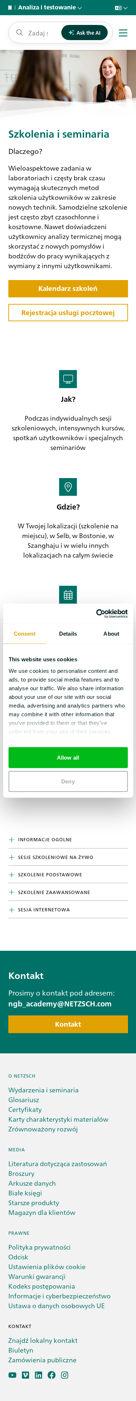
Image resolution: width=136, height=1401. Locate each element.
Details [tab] (68, 634)
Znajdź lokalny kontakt (43, 1340)
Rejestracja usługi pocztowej (68, 313)
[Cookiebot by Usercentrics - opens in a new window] (97, 613)
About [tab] (111, 634)
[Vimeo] (25, 1375)
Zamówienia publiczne (42, 1359)
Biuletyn (20, 1349)
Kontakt (68, 1024)
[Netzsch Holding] (11, 7)
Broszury (21, 1173)
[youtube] (12, 1375)
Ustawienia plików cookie (47, 1266)
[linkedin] (38, 1375)
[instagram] (65, 1375)
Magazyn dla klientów (41, 1212)
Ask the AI (88, 32)
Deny (67, 781)
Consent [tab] (25, 634)
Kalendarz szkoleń (68, 288)
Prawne (19, 1233)
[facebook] (52, 1375)
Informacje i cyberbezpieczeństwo (59, 1295)
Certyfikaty (25, 1109)
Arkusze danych (32, 1182)
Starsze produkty (33, 1202)
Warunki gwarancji (37, 1276)
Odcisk (18, 1256)
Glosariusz (23, 1099)
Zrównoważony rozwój (43, 1128)
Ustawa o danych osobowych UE (56, 1305)
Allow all (68, 758)
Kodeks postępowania (41, 1285)
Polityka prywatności (39, 1246)
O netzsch (22, 1076)
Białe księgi (25, 1192)
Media (16, 1149)
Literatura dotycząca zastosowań (57, 1163)
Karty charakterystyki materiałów (58, 1118)
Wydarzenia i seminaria (43, 1089)
